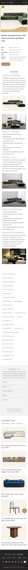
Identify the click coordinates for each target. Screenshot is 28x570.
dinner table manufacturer (8, 285)
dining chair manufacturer (8, 289)
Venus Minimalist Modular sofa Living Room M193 (13, 446)
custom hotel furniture (7, 359)
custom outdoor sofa (6, 320)
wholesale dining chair (7, 312)
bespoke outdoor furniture (8, 340)
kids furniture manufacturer (8, 336)
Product (13, 423)
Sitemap (23, 567)
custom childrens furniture (8, 355)
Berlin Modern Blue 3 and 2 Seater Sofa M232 (12, 495)
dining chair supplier (6, 301)
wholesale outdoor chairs (7, 309)
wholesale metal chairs (20, 312)
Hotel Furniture (5, 423)
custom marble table (6, 328)
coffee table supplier (6, 293)
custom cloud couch (18, 328)
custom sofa (19, 316)
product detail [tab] (14, 71)
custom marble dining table (8, 324)
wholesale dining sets (7, 305)
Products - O (20, 423)
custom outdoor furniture (7, 343)
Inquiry (5, 64)
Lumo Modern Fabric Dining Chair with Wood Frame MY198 (14, 519)
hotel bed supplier (18, 301)
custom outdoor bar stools (8, 316)
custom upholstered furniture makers (10, 332)
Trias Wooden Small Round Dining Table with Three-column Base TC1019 (14, 544)
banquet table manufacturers (8, 281)
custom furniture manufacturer (9, 274)
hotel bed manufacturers (7, 278)
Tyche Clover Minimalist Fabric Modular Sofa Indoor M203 (11, 471)
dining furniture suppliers (7, 351)
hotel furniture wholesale (7, 347)
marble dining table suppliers (8, 297)
